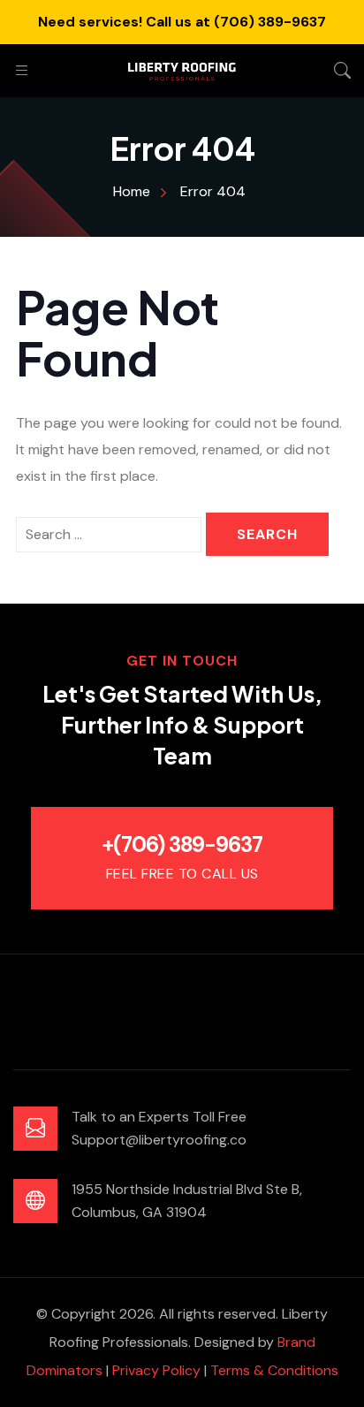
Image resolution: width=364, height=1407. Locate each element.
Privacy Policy (156, 1370)
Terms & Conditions (274, 1370)
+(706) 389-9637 (182, 844)
